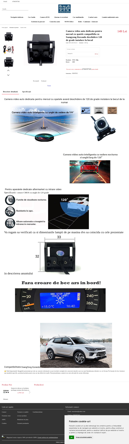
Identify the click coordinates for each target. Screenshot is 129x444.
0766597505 (16, 1)
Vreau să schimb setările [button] (84, 437)
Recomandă (36, 81)
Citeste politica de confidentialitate (47, 437)
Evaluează (43, 81)
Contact (4, 412)
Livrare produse (22, 416)
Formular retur (6, 416)
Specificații (26, 92)
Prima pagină (5, 27)
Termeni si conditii (22, 412)
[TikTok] (126, 2)
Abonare (5, 399)
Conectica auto (55, 21)
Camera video (23, 27)
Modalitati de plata (22, 419)
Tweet (49, 85)
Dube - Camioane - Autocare (88, 21)
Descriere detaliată (10, 92)
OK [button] (72, 437)
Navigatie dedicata (17, 17)
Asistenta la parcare (38, 21)
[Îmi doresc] (125, 69)
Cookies (4, 423)
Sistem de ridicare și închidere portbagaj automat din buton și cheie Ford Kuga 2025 (20, 389)
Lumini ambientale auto (110, 17)
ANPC (4, 419)
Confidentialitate (38, 412)
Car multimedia (78, 17)
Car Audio (31, 17)
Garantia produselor (23, 423)
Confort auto (92, 17)
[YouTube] (123, 2)
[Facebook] (120, 2)
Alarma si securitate (61, 17)
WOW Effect (69, 21)
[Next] (29, 392)
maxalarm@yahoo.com (78, 411)
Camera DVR (45, 17)
